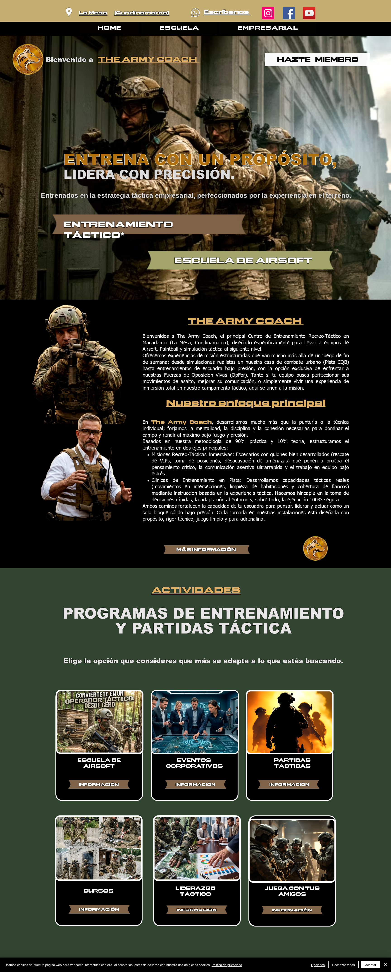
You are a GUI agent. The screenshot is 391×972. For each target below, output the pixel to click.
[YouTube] (309, 13)
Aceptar (370, 964)
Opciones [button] (318, 964)
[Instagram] (268, 13)
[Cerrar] (385, 964)
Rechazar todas (343, 964)
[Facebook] (289, 13)
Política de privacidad (227, 964)
